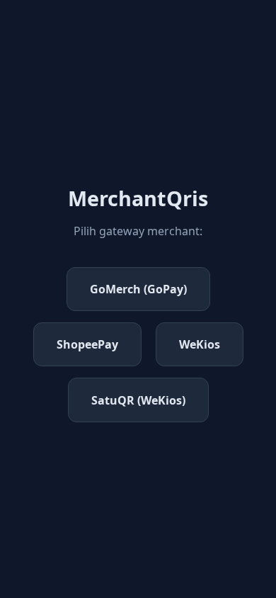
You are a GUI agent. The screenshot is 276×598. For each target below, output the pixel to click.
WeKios (199, 344)
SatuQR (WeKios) (138, 400)
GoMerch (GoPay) (138, 289)
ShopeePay (87, 344)
